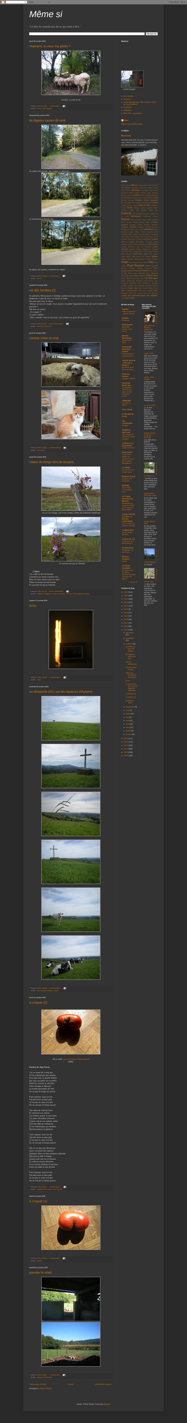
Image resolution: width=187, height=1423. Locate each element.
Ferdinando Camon (150, 216)
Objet (39, 680)
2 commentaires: (55, 677)
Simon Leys (153, 281)
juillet (128, 714)
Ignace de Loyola (136, 229)
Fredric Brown (145, 222)
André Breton (126, 190)
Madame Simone (135, 249)
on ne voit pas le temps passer (76, 1059)
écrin (32, 605)
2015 (126, 630)
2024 (126, 599)
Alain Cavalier (143, 185)
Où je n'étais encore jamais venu (127, 490)
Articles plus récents (38, 1384)
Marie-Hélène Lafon (140, 254)
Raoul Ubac (132, 273)
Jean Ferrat (52, 1189)
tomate (59, 1189)
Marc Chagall (133, 251)
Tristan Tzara (153, 288)
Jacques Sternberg (151, 234)
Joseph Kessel (133, 244)
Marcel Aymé (143, 251)
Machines (124, 249)
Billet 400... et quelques (132, 113)
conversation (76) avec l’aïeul (150, 494)
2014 (126, 739)
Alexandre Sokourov (139, 187)
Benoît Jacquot (126, 198)
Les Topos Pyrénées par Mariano (127, 498)
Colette (135, 205)
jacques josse (128, 548)
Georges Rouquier (151, 224)
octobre (129, 644)
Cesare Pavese (148, 198)
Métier (155, 256)
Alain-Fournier (153, 185)
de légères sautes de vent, (47, 120)
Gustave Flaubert (144, 227)
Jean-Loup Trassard (150, 239)
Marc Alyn (124, 251)
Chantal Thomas (127, 200)
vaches (56, 990)
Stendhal (155, 283)
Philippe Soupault (144, 268)
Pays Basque (47, 108)
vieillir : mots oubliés (149, 378)
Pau (151, 262)
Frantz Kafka (146, 219)
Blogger (107, 1404)
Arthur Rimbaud (146, 195)
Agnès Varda (125, 185)
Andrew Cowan (152, 187)
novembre (130, 638)
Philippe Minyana (128, 268)
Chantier (138, 200)
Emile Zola (153, 210)
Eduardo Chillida (127, 210)
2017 (126, 623)
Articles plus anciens (103, 1384)
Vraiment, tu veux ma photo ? (49, 46)
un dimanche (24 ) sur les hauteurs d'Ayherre (60, 691)
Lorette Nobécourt (128, 246)
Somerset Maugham (128, 283)
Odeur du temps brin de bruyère (51, 462)
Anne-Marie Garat (147, 190)
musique (124, 295)
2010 (126, 752)
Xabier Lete (142, 293)
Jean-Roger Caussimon (144, 241)
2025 (126, 596)
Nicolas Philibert (152, 259)
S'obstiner (127, 110)
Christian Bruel (146, 203)
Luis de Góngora (144, 246)
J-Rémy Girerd (140, 232)
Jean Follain (125, 237)
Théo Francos (143, 288)
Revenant (126, 135)
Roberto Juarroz (140, 276)
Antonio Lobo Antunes (149, 193)
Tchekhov (148, 285)
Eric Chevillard (138, 213)
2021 (126, 609)
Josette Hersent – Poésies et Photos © (128, 362)
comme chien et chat (43, 338)
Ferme (39, 108)
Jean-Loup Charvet (135, 239)
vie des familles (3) (42, 290)
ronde (132, 298)
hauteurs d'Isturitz (58, 594)
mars (128, 727)
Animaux (40, 1377)
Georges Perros (136, 224)
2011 (126, 749)
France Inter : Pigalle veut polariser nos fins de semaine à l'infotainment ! (128, 459)
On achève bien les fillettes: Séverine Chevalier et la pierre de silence (128, 574)
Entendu (40, 326)
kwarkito (125, 485)
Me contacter (128, 96)
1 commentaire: (54, 106)
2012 (126, 745)
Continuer (127, 107)
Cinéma (154, 203)
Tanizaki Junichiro (127, 285)
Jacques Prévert (138, 234)
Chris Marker (136, 203)
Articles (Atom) (46, 1389)
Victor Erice (142, 290)
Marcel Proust (153, 251)
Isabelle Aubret (42, 1189)
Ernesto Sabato (149, 213)
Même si (45, 14)
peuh (123, 298)
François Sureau (132, 222)
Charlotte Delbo (126, 203)
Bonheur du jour (128, 477)
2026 (126, 592)
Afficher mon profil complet (131, 124)
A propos (126, 99)
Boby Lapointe (137, 198)
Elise (126, 120)
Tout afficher (133, 582)
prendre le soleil (40, 1272)
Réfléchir (149, 276)
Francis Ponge (136, 219)
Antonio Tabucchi (127, 195)
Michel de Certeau (144, 256)
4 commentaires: (55, 447)
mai (127, 721)
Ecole (130, 207)
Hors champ (127, 409)
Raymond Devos (144, 273)
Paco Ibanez (133, 262)
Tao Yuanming (139, 285)
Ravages (125, 425)
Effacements (127, 325)
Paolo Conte (143, 262)
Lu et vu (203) (149, 405)
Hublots (125, 309)
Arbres (39, 278)
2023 (126, 602)
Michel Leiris (130, 256)
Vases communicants (129, 290)
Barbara (155, 195)
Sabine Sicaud (126, 278)
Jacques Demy (126, 234)
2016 (126, 626)
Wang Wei (132, 293)
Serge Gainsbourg (128, 281)
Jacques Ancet (152, 232)
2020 (126, 613)
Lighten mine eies (128, 448)
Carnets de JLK (128, 539)
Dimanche (125, 320)
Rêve (156, 276)
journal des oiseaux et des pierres (127, 329)
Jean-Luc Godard (127, 241)
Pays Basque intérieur (81, 594)
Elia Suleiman (141, 210)
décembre (130, 633)
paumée (125, 318)
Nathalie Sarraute (127, 259)
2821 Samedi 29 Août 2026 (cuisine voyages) (128, 437)
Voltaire (150, 290)
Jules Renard (142, 244)
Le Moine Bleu (128, 530)
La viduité (126, 468)
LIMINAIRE (126, 401)
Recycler (154, 273)
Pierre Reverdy (136, 271)
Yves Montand (152, 293)
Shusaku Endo (141, 281)
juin (127, 717)
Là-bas (155, 246)
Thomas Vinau (132, 288)
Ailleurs (134, 185)
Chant (156, 198)
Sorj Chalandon (144, 283)
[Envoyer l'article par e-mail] (64, 106)
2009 (126, 756)
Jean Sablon (134, 237)
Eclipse (124, 561)
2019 (126, 616)
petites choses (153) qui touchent (149, 435)
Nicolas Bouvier (140, 259)
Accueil (71, 1384)
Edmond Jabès (139, 208)
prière (127, 298)
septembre (130, 707)
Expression (48, 326)
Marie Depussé (126, 254)
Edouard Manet (152, 208)
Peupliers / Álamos (128, 378)
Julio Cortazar (153, 244)
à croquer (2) (38, 1002)
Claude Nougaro (127, 205)
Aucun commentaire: (56, 324)
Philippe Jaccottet (151, 266)
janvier (129, 734)
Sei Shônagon (151, 278)
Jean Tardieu (144, 237)
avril (128, 724)
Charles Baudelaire (150, 200)
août (128, 710)
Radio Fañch (127, 452)
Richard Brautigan (127, 276)
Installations (148, 229)
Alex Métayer (126, 187)
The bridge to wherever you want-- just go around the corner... (127, 392)
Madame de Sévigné (150, 249)
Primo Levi (152, 271)
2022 (126, 606)
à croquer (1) (38, 1201)
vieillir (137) (148, 353)
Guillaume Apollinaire (44, 594)
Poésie (145, 270)
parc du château (150, 295)
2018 (126, 619)
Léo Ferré (69, 594)
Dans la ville (144, 205)
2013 (126, 742)
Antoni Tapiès (134, 193)
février (128, 731)
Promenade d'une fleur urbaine (127, 349)
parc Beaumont (134, 295)
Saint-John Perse (138, 278)
